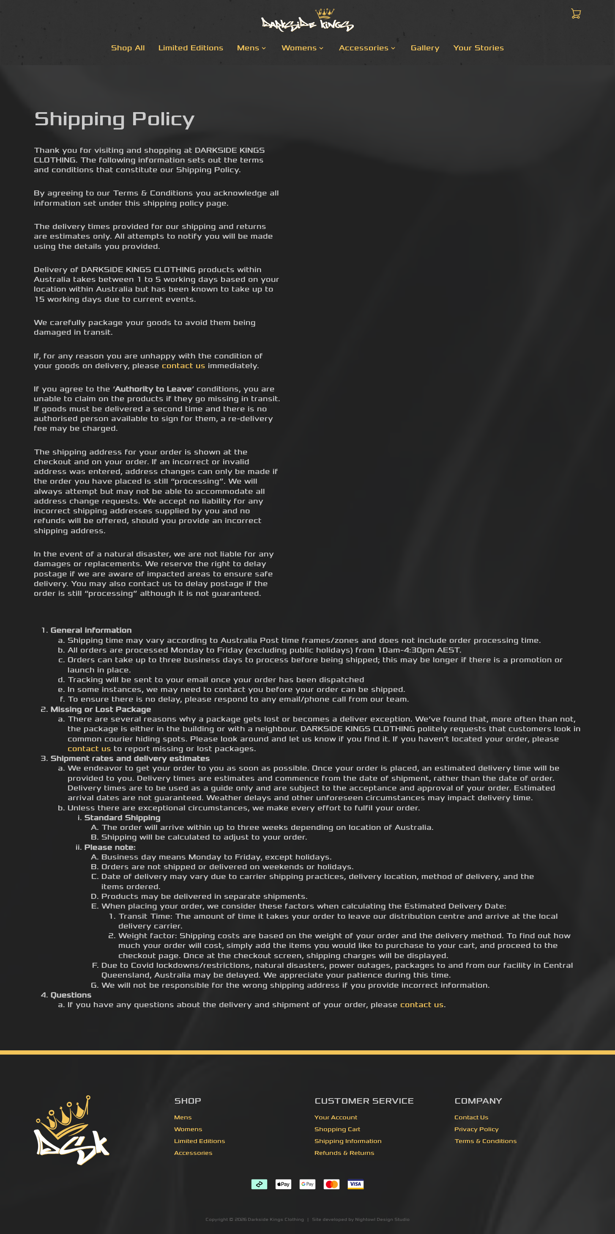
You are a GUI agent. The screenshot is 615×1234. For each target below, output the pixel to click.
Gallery (425, 47)
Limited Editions (191, 47)
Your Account (335, 1117)
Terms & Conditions (485, 1141)
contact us (183, 365)
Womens (188, 1129)
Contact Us (471, 1117)
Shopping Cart (337, 1129)
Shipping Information (348, 1141)
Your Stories (478, 47)
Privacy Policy (476, 1129)
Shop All (128, 47)
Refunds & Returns (344, 1153)
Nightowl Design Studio (382, 1219)
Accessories (193, 1153)
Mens (183, 1117)
